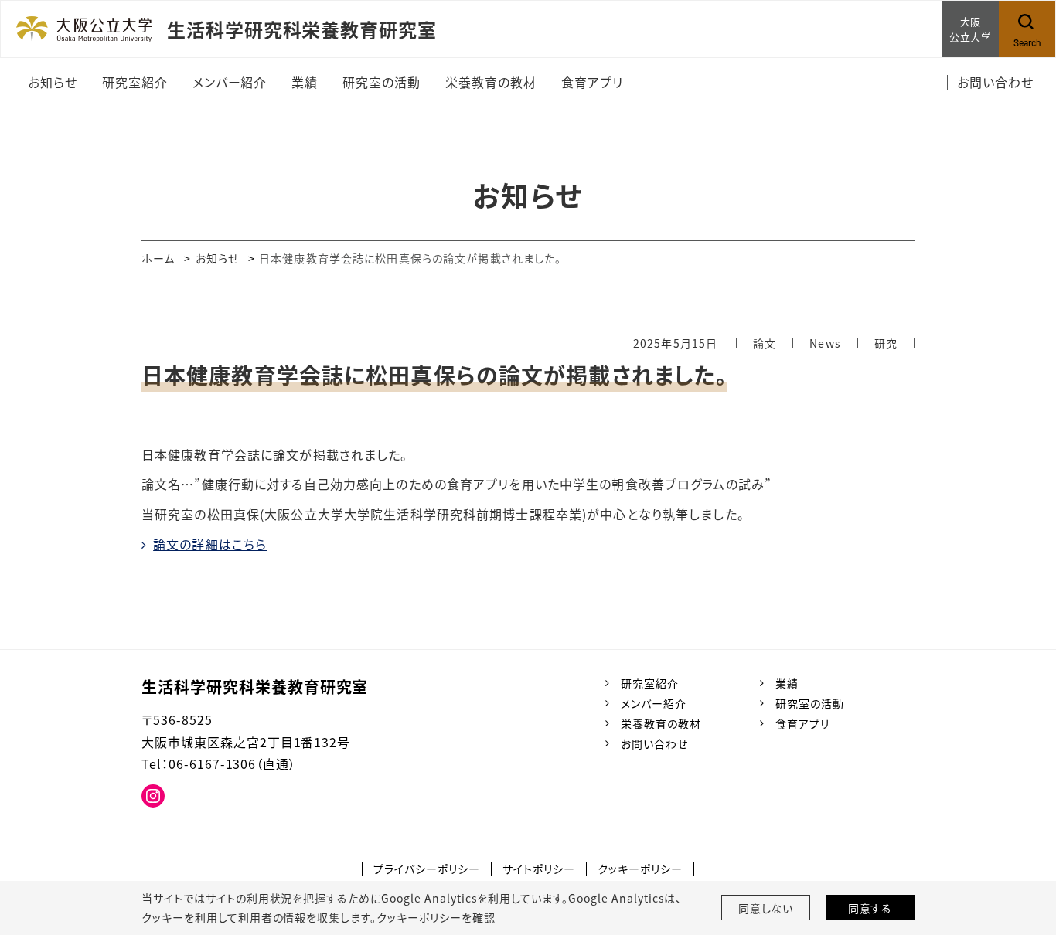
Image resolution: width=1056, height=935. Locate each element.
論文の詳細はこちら (210, 544)
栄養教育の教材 (661, 723)
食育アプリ (802, 723)
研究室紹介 (650, 683)
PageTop (1021, 853)
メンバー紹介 (653, 703)
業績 (787, 683)
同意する (870, 908)
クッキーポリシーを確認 (436, 917)
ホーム (158, 258)
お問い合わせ (654, 743)
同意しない (766, 908)
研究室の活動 (809, 703)
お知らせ (217, 258)
